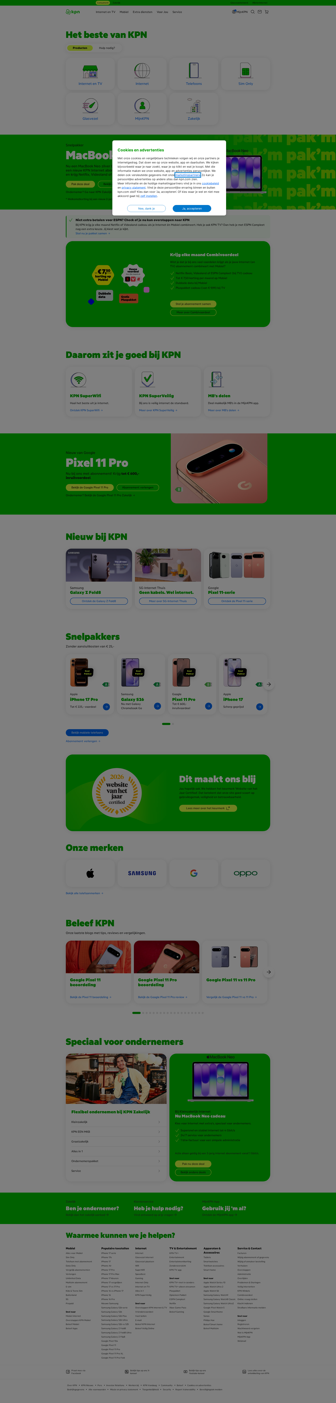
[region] (169, 178)
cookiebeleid (210, 183)
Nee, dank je (146, 208)
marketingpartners (188, 175)
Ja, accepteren (192, 208)
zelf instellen (148, 196)
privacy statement (134, 187)
